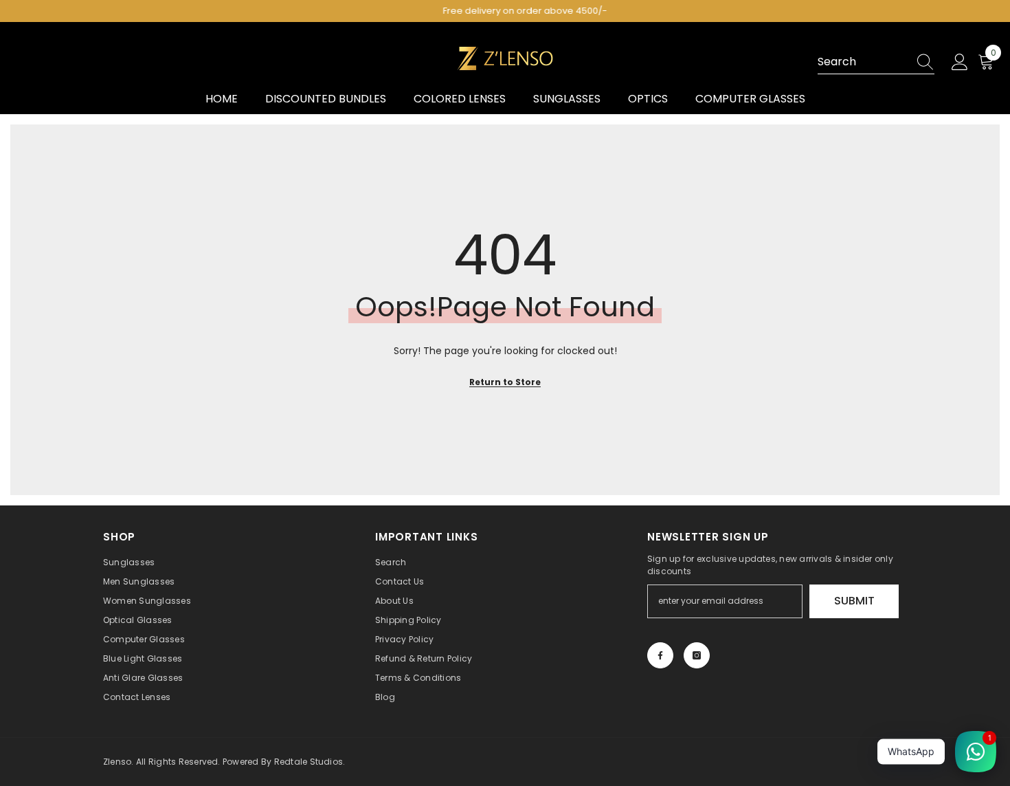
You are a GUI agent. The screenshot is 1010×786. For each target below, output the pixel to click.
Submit (854, 601)
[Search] (876, 62)
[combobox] (863, 62)
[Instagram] (697, 655)
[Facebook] (660, 655)
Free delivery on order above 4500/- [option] (505, 10)
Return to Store (505, 382)
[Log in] (960, 62)
